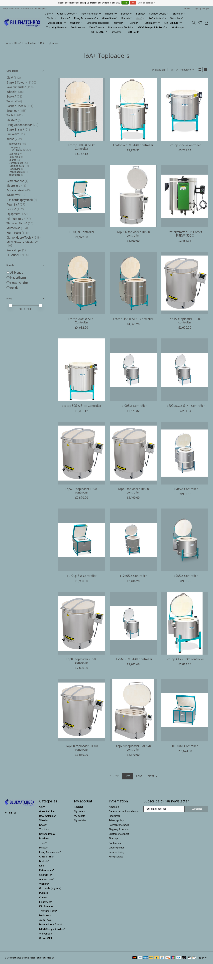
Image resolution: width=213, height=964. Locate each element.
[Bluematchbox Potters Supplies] (22, 23)
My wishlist (80, 820)
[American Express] (145, 957)
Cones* (11, 209)
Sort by (174, 69)
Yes (125, 3)
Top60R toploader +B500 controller (81, 490)
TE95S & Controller (185, 576)
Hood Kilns (14, 168)
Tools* (10, 115)
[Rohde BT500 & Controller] (185, 710)
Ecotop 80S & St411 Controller (81, 405)
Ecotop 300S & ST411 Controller (81, 146)
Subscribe (197, 808)
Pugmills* (12, 204)
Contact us (115, 843)
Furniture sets (16, 165)
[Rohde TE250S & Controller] (133, 540)
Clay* (9, 77)
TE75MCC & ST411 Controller (133, 659)
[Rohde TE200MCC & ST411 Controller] (185, 369)
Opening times (116, 847)
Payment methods (119, 824)
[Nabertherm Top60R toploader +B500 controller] (81, 453)
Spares (12, 159)
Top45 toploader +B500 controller (133, 490)
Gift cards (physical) (98, 22)
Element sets (16, 162)
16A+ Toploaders (19, 150)
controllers (14, 174)
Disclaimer (114, 815)
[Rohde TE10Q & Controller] (81, 196)
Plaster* (65, 18)
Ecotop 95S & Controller (185, 145)
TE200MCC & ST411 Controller (185, 405)
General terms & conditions (124, 811)
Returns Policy (116, 852)
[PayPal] (151, 957)
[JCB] (173, 957)
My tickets (79, 815)
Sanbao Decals (16, 106)
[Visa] (140, 957)
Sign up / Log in (202, 9)
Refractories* (15, 181)
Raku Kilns (14, 156)
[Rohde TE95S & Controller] (185, 540)
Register (78, 806)
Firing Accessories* (19, 125)
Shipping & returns (119, 829)
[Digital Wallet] (192, 957)
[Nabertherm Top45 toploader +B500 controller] (133, 453)
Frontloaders (16, 171)
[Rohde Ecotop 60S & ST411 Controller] (133, 109)
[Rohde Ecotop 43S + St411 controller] (185, 623)
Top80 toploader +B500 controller (81, 660)
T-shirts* (140, 13)
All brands (16, 272)
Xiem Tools (13, 232)
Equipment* (14, 214)
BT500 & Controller (185, 746)
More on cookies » (146, 3)
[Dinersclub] (178, 957)
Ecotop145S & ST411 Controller (133, 319)
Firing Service (116, 856)
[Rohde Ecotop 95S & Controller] (185, 109)
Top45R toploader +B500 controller (185, 320)
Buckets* (126, 18)
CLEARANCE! (99, 32)
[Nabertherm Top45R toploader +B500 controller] (185, 283)
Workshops (178, 27)
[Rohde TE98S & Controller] (185, 453)
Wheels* (12, 92)
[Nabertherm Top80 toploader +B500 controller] (81, 623)
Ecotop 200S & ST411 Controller (81, 320)
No (133, 3)
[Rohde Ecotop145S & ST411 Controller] (133, 283)
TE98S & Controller (185, 489)
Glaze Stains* (109, 18)
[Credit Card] (162, 957)
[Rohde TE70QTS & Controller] (81, 540)
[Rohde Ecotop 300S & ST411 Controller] (81, 109)
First (127, 776)
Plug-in (14, 148)
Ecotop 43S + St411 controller (185, 659)
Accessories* (15, 190)
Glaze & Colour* (16, 82)
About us (114, 806)
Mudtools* (13, 228)
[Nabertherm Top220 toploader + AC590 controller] (133, 710)
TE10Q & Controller (81, 232)
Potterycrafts (19, 282)
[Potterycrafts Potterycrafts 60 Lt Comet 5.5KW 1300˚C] (185, 196)
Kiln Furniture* (15, 218)
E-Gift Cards (132, 32)
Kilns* (17, 43)
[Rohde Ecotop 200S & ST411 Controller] (81, 283)
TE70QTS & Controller (82, 576)
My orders (79, 811)
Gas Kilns (14, 153)
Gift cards (116, 32)
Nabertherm (18, 277)
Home (8, 43)
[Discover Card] (167, 957)
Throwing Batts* (16, 223)
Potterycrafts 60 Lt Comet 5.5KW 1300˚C (185, 233)
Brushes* (12, 110)
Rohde (14, 287)
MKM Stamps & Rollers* (22, 242)
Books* (11, 96)
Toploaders (30, 43)
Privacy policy (116, 820)
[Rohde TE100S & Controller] (133, 369)
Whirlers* (12, 195)
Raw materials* (16, 87)
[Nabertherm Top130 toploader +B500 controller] (81, 710)
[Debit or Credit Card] (184, 957)
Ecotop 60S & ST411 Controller (133, 145)
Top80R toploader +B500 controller (133, 233)
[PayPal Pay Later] (156, 957)
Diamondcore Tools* (19, 237)
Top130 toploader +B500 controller (81, 747)
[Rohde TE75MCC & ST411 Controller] (133, 623)
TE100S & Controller (133, 405)
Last (139, 776)
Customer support (119, 833)
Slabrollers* (176, 18)
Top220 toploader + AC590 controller (133, 747)
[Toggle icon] (193, 23)
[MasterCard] (134, 957)
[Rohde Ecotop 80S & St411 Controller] (81, 369)
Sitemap (113, 838)
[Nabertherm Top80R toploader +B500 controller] (133, 196)
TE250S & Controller (133, 576)
